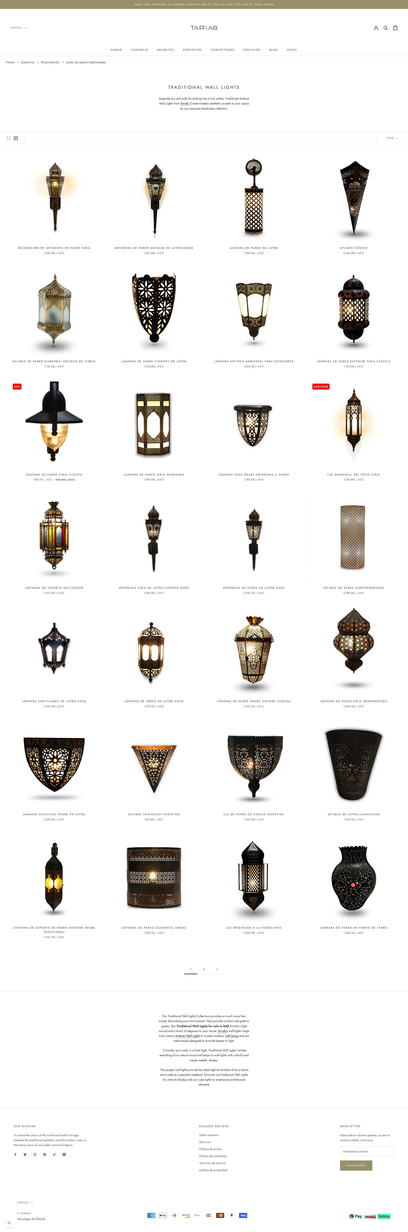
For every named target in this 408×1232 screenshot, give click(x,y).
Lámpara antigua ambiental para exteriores (254, 361)
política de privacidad (213, 1170)
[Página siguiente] (217, 969)
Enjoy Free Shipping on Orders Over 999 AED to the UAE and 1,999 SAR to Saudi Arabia (204, 4)
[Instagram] (34, 1154)
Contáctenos (222, 50)
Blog (273, 50)
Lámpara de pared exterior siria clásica (354, 361)
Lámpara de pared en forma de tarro (353, 928)
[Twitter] (25, 1154)
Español (17, 27)
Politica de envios (210, 1149)
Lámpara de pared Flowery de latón (154, 361)
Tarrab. (185, 103)
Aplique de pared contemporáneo (353, 588)
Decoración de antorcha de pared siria (54, 248)
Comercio (139, 50)
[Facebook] (15, 1154)
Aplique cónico (354, 248)
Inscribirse (356, 1165)
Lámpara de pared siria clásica (54, 475)
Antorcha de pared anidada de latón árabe (154, 248)
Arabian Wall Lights (187, 1036)
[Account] (376, 27)
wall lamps (231, 1036)
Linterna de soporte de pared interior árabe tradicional (54, 930)
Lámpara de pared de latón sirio (154, 701)
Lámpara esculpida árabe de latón (54, 814)
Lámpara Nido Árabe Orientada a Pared (254, 475)
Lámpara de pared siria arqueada (154, 475)
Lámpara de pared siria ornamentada (354, 701)
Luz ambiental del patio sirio (353, 475)
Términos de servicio (212, 1163)
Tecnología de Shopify (31, 1219)
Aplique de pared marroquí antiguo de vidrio (54, 361)
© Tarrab (24, 1213)
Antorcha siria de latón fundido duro (154, 588)
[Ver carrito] (395, 27)
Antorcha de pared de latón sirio (254, 588)
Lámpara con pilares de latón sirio (54, 701)
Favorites (165, 50)
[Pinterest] (44, 1154)
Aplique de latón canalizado (354, 814)
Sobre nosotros (209, 1135)
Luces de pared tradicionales (86, 62)
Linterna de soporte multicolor (54, 588)
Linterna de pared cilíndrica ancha (154, 928)
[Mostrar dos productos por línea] (8, 138)
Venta (292, 50)
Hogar (116, 50)
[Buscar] (386, 27)
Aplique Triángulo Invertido (154, 814)
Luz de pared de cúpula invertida (254, 814)
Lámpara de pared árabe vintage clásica (254, 701)
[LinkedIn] (64, 1154)
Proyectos (192, 50)
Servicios (252, 50)
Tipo (391, 138)
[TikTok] (54, 1154)
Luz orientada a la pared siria (254, 928)
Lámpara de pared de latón (254, 248)
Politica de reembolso (213, 1156)
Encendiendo (50, 62)
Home (10, 62)
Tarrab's (223, 1031)
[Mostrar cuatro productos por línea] (16, 138)
